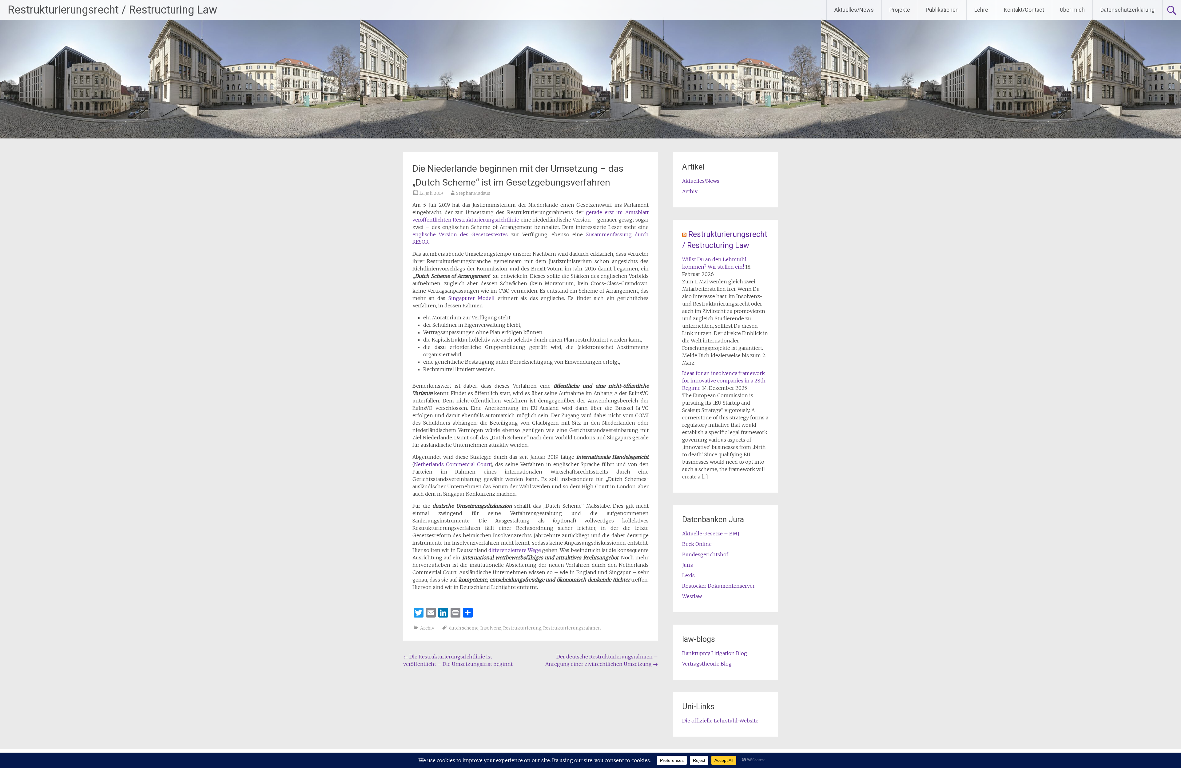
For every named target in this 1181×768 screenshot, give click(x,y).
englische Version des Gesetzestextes (460, 234)
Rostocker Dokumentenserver (718, 586)
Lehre (981, 9)
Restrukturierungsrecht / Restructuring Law (112, 9)
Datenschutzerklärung (1127, 9)
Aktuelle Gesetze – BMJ (710, 533)
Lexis (688, 575)
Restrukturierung (522, 628)
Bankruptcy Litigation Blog (714, 653)
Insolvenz (490, 628)
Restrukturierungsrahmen (572, 628)
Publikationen (942, 9)
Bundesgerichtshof (705, 554)
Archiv (427, 628)
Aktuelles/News (854, 9)
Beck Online (697, 544)
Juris (687, 565)
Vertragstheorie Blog (707, 664)
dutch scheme (464, 628)
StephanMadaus (473, 193)
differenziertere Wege (514, 550)
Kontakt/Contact (1024, 9)
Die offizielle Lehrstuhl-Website (720, 721)
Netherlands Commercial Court (452, 464)
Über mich (1072, 9)
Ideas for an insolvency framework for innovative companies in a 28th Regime (723, 380)
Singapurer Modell (471, 298)
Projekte (899, 9)
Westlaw (692, 596)
